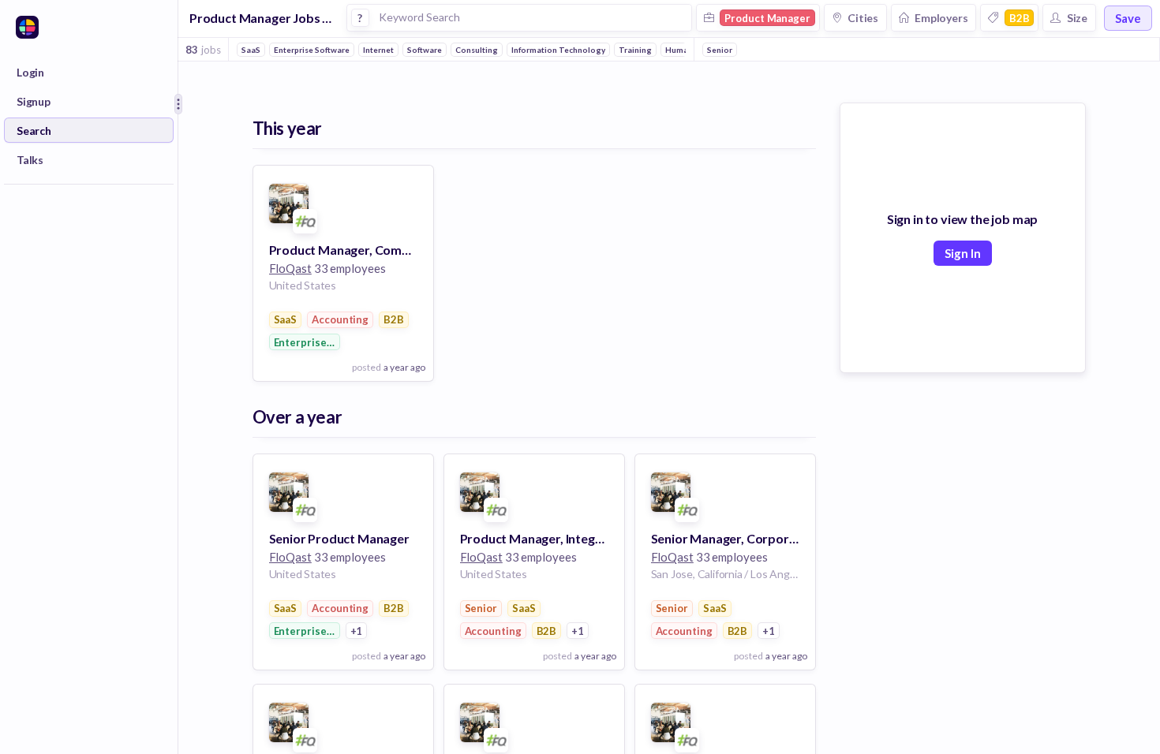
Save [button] (1128, 18)
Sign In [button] (963, 253)
